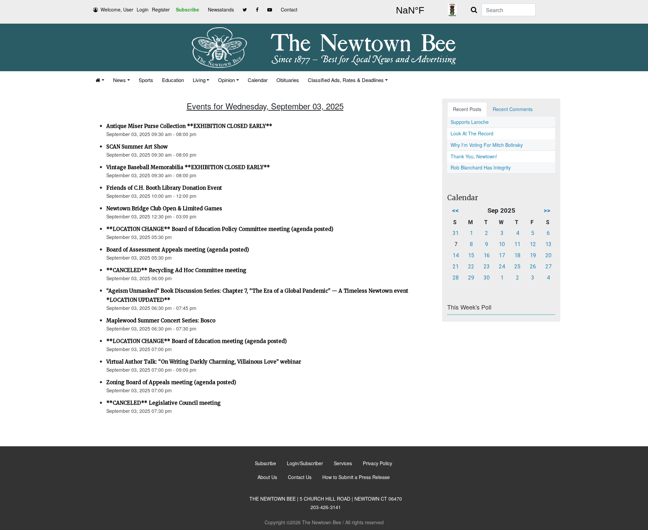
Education (173, 79)
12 (533, 244)
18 (517, 255)
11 (517, 244)
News (119, 79)
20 (548, 255)
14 (456, 255)
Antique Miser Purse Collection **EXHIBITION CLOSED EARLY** (189, 126)
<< (455, 210)
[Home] (100, 79)
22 (471, 266)
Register (161, 9)
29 (471, 277)
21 (456, 266)
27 (548, 266)
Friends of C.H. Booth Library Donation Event (164, 188)
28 (456, 277)
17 (502, 255)
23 (487, 266)
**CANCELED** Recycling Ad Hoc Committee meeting (176, 270)
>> (547, 210)
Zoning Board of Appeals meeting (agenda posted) (171, 382)
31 (456, 233)
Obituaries (287, 79)
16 (487, 255)
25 (517, 266)
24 (502, 266)
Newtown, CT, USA (410, 10)
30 (487, 277)
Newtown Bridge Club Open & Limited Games (164, 208)
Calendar (258, 79)
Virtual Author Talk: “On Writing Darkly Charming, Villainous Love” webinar (203, 362)
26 (533, 266)
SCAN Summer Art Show (137, 146)
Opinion (226, 79)
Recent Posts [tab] (467, 109)
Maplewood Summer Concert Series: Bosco (160, 320)
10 (502, 244)
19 (533, 255)
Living (199, 79)
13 (548, 244)
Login (142, 9)
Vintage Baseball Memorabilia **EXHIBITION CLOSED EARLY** (188, 167)
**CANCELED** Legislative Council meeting (163, 403)
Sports (146, 79)
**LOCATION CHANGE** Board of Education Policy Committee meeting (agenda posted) (219, 229)
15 (471, 255)
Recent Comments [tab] (513, 109)
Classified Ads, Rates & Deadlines (346, 79)
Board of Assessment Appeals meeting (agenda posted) (177, 249)
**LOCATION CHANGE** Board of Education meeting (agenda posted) (196, 341)
